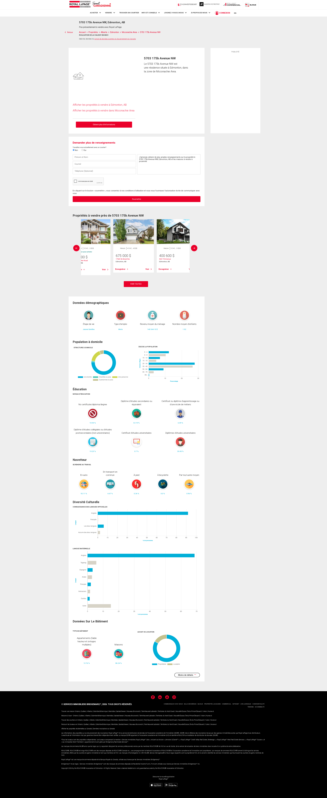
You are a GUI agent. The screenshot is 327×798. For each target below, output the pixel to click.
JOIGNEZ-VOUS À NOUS (174, 13)
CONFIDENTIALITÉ (258, 704)
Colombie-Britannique (100, 711)
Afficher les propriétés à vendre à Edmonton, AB (100, 104)
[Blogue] (250, 5)
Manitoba (112, 711)
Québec (83, 711)
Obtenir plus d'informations (104, 125)
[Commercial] (232, 5)
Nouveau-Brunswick (133, 711)
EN (235, 13)
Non (76, 150)
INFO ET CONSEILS (149, 13)
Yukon (205, 711)
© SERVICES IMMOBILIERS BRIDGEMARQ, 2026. (84, 704)
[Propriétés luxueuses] (210, 4)
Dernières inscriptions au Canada (104, 729)
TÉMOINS (250, 707)
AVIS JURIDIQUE (246, 704)
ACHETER (94, 13)
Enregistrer (120, 269)
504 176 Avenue (165, 259)
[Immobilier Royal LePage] (90, 4)
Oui (84, 150)
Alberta (89, 711)
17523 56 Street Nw (123, 259)
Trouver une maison (67, 711)
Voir (104, 269)
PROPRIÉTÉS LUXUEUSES (212, 704)
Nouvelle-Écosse (181, 711)
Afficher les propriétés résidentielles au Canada (76, 729)
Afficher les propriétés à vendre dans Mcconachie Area (104, 110)
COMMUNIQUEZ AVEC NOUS (173, 704)
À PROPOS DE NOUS (199, 13)
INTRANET (235, 704)
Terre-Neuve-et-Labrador (149, 711)
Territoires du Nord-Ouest (166, 711)
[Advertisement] (235, 92)
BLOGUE (200, 704)
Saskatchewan (121, 711)
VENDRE (108, 13)
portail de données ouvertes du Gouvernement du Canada (115, 39)
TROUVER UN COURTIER (129, 13)
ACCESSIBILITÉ (259, 707)
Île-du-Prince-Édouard (194, 711)
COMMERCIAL (226, 704)
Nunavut (211, 711)
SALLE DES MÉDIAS (190, 704)
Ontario (77, 711)
